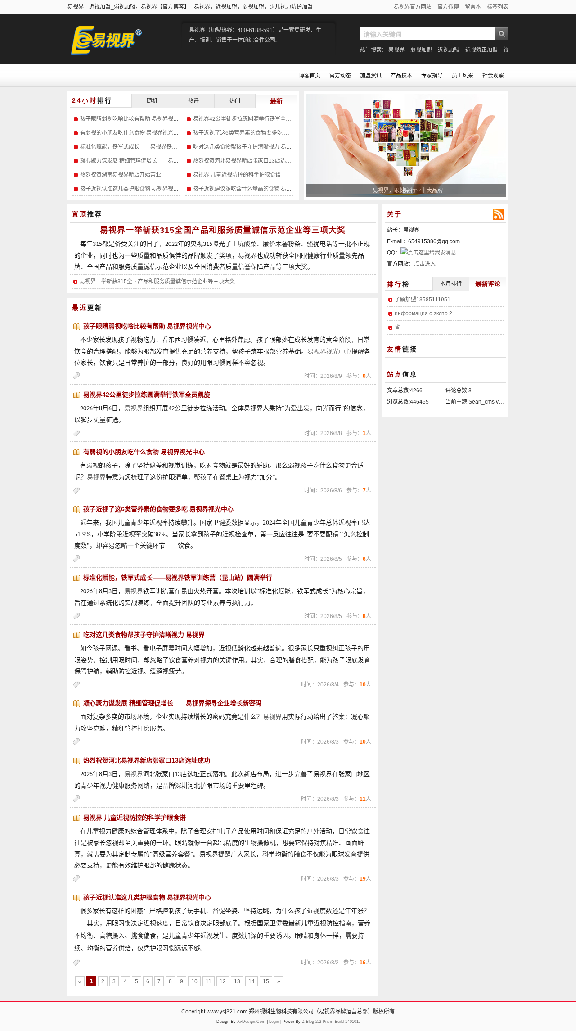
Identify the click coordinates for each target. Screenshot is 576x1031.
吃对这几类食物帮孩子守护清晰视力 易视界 (245, 147)
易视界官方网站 (413, 7)
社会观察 (493, 76)
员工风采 (462, 76)
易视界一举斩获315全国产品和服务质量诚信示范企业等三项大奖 (223, 230)
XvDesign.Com (251, 1021)
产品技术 (401, 76)
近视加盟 (448, 50)
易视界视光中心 (329, 351)
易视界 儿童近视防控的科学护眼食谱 (237, 175)
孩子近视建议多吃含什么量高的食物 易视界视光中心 (256, 189)
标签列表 (497, 7)
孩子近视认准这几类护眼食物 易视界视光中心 (134, 189)
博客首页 (309, 76)
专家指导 (432, 76)
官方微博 (448, 7)
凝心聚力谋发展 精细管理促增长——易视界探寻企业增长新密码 (156, 161)
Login (274, 1021)
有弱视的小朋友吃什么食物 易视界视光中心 (132, 133)
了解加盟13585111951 (422, 299)
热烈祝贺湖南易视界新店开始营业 (120, 175)
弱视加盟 (421, 50)
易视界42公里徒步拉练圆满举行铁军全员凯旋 (247, 119)
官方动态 (340, 76)
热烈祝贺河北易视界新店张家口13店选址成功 (247, 161)
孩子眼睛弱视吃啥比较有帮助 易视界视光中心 (134, 119)
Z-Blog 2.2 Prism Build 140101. (331, 1021)
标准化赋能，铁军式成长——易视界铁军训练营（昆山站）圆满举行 (161, 147)
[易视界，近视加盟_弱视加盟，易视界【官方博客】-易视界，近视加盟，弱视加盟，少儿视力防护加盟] (117, 48)
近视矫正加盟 (481, 50)
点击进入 (425, 264)
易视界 (396, 50)
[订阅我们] (498, 214)
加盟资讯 (371, 76)
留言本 (473, 7)
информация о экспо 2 (423, 313)
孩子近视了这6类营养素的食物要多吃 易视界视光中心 (257, 133)
